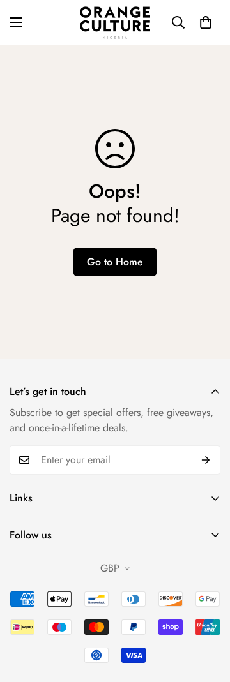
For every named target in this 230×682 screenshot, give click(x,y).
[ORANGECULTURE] (115, 22)
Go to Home (115, 262)
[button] (205, 22)
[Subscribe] (206, 460)
